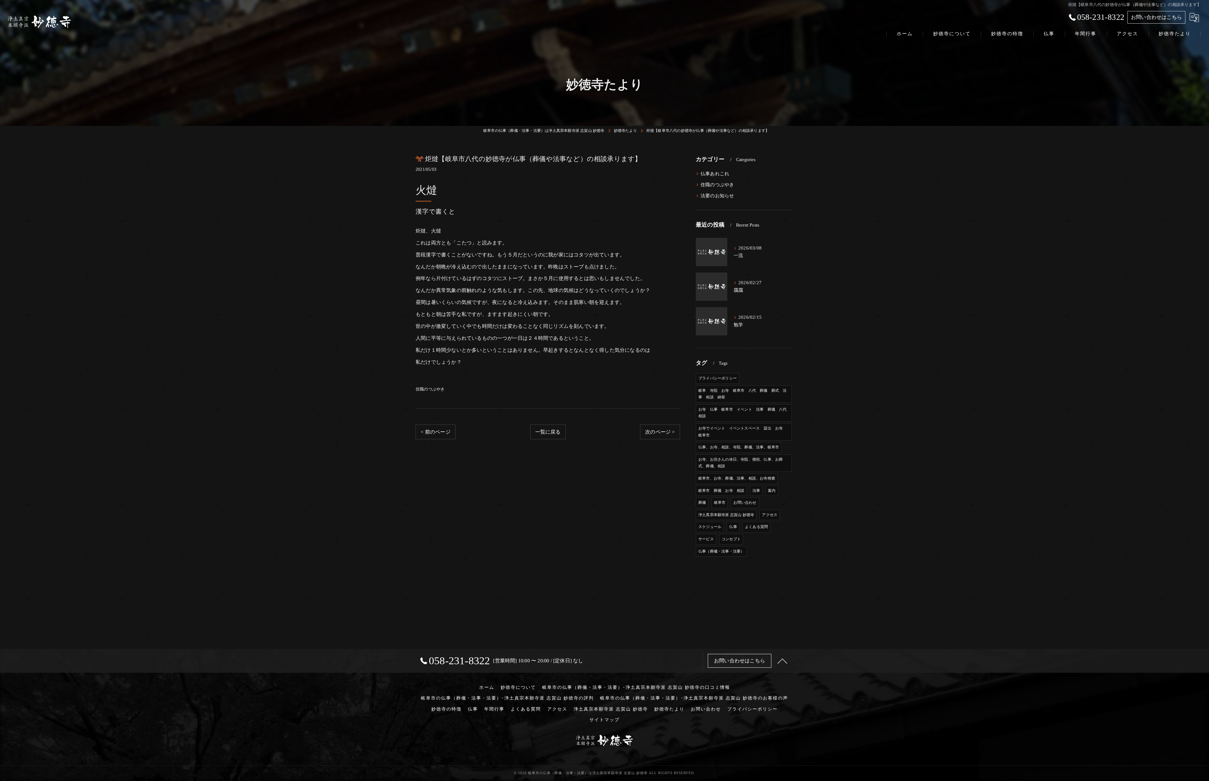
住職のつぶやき (430, 389)
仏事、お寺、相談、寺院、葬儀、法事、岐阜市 (738, 447)
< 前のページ (435, 432)
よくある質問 (756, 527)
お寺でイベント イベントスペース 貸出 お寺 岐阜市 (742, 431)
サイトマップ (604, 719)
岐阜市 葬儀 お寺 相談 (721, 490)
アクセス (769, 515)
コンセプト (731, 539)
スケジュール (709, 527)
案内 (771, 490)
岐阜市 (720, 502)
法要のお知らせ (717, 195)
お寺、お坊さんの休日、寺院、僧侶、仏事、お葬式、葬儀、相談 (740, 463)
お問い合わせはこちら (1156, 17)
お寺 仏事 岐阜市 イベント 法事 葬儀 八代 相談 (744, 413)
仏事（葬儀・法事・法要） (721, 551)
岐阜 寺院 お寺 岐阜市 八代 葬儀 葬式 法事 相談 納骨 (742, 394)
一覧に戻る (548, 432)
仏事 (733, 527)
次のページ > (660, 432)
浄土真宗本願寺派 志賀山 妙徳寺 (726, 515)
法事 (756, 490)
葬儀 (702, 502)
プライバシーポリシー (717, 378)
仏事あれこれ (715, 173)
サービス (706, 539)
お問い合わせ (744, 502)
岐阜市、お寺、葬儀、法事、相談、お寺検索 (736, 478)
